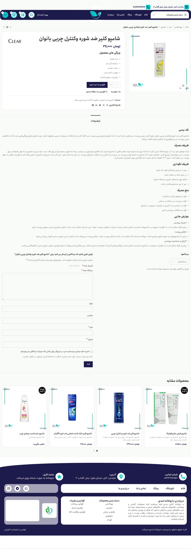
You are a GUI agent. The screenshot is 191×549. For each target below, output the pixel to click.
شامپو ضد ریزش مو (125, 437)
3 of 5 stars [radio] (74, 266)
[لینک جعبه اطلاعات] (141, 7)
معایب (90, 315)
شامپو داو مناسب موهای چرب (32, 433)
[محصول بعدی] (4, 27)
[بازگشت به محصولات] (7, 27)
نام (91, 327)
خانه (187, 27)
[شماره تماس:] (183, 477)
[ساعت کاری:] (59, 477)
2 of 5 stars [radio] (76, 266)
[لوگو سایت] (95, 14)
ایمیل (90, 339)
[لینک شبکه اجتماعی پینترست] (100, 105)
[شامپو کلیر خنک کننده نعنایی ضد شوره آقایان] (71, 408)
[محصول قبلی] (10, 27)
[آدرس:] (121, 477)
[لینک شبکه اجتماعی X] (103, 105)
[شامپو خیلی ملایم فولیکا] (166, 408)
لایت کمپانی (9, 529)
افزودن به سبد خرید (97, 84)
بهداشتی (178, 27)
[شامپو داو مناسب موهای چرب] (24, 408)
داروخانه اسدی (155, 529)
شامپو (163, 27)
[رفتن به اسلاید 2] (94, 450)
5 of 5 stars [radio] (70, 266)
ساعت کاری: (48, 474)
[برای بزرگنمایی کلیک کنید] (183, 85)
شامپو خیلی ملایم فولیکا (177, 433)
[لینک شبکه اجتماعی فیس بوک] (107, 105)
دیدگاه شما (87, 270)
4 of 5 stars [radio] (72, 266)
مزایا (91, 303)
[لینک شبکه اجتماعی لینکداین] (96, 105)
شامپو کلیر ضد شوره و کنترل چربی (125, 433)
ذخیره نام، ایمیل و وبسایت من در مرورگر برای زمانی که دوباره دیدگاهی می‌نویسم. (55, 351)
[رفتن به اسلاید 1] (97, 450)
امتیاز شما (87, 266)
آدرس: (112, 474)
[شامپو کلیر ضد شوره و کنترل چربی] (119, 408)
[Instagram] (9, 488)
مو (170, 27)
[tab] (95, 119)
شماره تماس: (171, 474)
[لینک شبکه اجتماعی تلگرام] (93, 105)
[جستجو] (31, 15)
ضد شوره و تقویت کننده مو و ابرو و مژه (91, 100)
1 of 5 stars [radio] (78, 266)
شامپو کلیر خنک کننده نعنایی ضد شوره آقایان (73, 433)
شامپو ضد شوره (171, 437)
